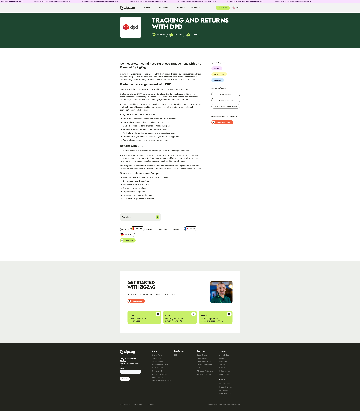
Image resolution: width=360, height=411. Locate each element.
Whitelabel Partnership (205, 371)
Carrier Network (202, 355)
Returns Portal (157, 355)
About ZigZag (224, 355)
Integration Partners (204, 374)
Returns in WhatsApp (159, 374)
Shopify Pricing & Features (161, 380)
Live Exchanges (157, 361)
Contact (222, 358)
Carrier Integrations (204, 361)
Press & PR (223, 361)
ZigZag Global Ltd (223, 404)
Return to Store (157, 368)
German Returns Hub (204, 365)
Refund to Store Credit (160, 365)
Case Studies (223, 390)
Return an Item (224, 371)
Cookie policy (150, 404)
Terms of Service (125, 404)
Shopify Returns (157, 377)
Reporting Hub (157, 371)
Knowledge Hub (225, 393)
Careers (222, 368)
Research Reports (225, 387)
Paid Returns (156, 358)
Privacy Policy (138, 404)
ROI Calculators (225, 384)
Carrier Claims (202, 358)
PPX (175, 355)
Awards (222, 365)
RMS (198, 368)
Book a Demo (224, 374)
